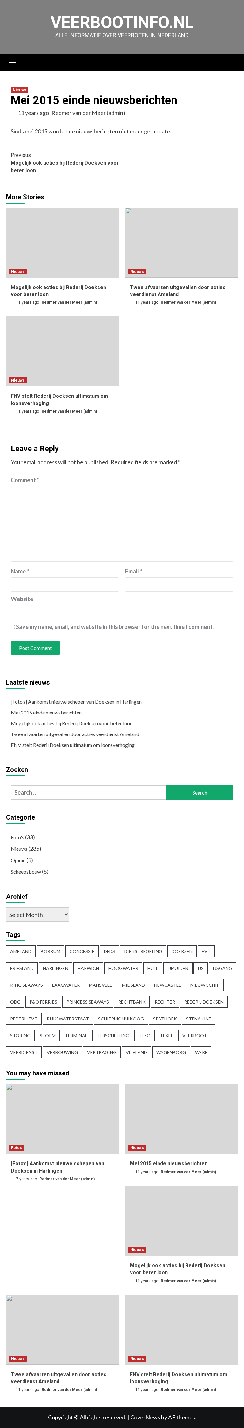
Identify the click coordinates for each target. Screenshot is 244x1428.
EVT (206, 951)
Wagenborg (171, 1052)
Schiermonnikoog (121, 1018)
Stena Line (198, 1018)
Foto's (17, 837)
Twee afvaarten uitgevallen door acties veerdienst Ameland (75, 734)
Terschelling (113, 1035)
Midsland (133, 985)
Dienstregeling (143, 951)
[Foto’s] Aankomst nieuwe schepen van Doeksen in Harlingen (76, 702)
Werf (201, 1052)
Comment (25, 480)
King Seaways (26, 985)
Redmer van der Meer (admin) (88, 112)
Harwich (88, 968)
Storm (48, 1035)
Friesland (22, 968)
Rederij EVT (23, 1018)
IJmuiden (177, 968)
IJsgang (222, 968)
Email (133, 571)
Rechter (165, 1002)
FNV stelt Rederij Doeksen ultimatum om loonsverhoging (73, 745)
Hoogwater (123, 968)
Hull (152, 968)
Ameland (20, 951)
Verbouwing (62, 1052)
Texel (166, 1035)
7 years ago (27, 1179)
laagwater (66, 985)
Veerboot (194, 1035)
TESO (145, 1035)
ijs (201, 968)
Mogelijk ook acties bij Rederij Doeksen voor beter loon (65, 162)
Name (20, 571)
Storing (20, 1035)
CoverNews (145, 1417)
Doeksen (182, 951)
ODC (15, 1002)
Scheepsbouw (26, 872)
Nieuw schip (205, 985)
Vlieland (136, 1052)
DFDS (109, 951)
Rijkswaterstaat (68, 1018)
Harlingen (55, 968)
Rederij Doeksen (204, 1002)
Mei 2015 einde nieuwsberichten (46, 712)
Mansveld (101, 985)
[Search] (231, 63)
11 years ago (34, 112)
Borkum (50, 951)
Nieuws (19, 90)
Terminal (76, 1035)
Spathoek (165, 1018)
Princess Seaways (87, 1002)
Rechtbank (132, 1002)
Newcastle (167, 985)
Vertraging (102, 1052)
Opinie (18, 860)
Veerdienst (23, 1052)
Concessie (82, 951)
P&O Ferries (43, 1002)
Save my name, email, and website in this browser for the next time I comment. (115, 626)
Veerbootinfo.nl (122, 22)
